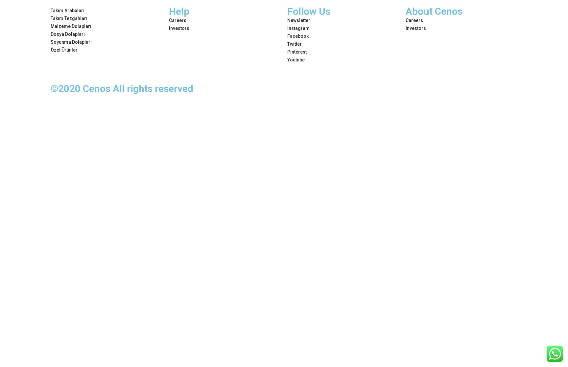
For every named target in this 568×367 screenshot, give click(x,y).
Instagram (298, 28)
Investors (179, 28)
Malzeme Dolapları (71, 26)
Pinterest (297, 52)
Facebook (298, 36)
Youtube (296, 59)
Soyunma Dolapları (71, 42)
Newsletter (298, 20)
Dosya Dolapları (68, 34)
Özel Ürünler (64, 50)
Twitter (294, 44)
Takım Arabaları (67, 10)
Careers (177, 20)
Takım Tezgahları (69, 18)
